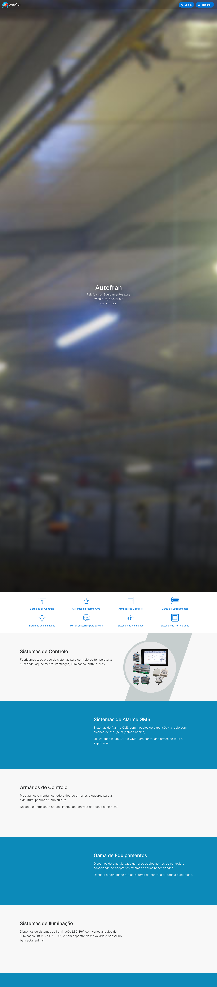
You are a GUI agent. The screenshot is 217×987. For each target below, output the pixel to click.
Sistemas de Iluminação (42, 625)
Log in (188, 4)
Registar (206, 4)
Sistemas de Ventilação (131, 625)
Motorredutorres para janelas (86, 625)
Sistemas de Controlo (42, 608)
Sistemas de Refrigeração (175, 625)
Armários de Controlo (131, 608)
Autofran (13, 4)
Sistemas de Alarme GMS (86, 608)
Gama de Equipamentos (175, 608)
